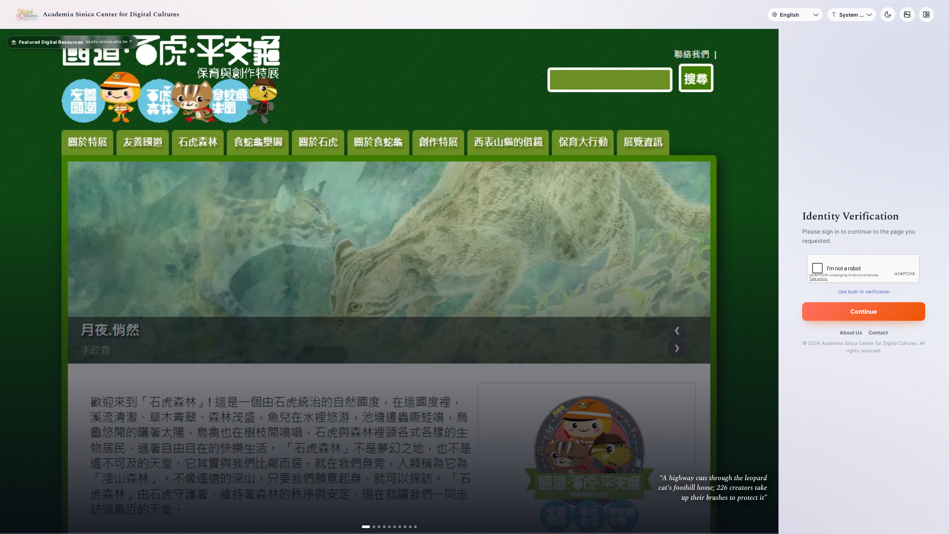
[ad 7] (397, 526)
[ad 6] (391, 526)
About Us (851, 333)
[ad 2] (371, 526)
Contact (878, 333)
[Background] (907, 14)
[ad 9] (407, 526)
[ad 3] (376, 526)
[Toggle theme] (888, 14)
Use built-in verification (864, 291)
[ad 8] (402, 526)
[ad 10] (412, 526)
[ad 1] (365, 526)
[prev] (13, 281)
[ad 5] (386, 526)
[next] (765, 281)
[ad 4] (381, 526)
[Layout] (926, 14)
